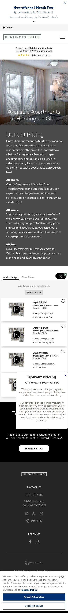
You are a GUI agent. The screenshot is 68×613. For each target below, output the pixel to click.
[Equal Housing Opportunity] (27, 513)
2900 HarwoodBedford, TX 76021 (34, 503)
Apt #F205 (34, 360)
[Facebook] (30, 541)
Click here (43, 17)
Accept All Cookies (34, 597)
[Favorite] (63, 301)
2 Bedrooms (32, 292)
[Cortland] (34, 563)
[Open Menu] (62, 37)
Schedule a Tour (34, 448)
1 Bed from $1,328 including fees (34, 47)
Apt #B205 (34, 334)
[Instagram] (37, 541)
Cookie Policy (29, 589)
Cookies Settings (34, 605)
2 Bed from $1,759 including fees (34, 50)
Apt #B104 (34, 309)
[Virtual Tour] (16, 309)
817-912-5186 (34, 495)
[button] (33, 21)
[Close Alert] (64, 3)
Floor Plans (28, 277)
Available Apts (10, 277)
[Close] (63, 577)
